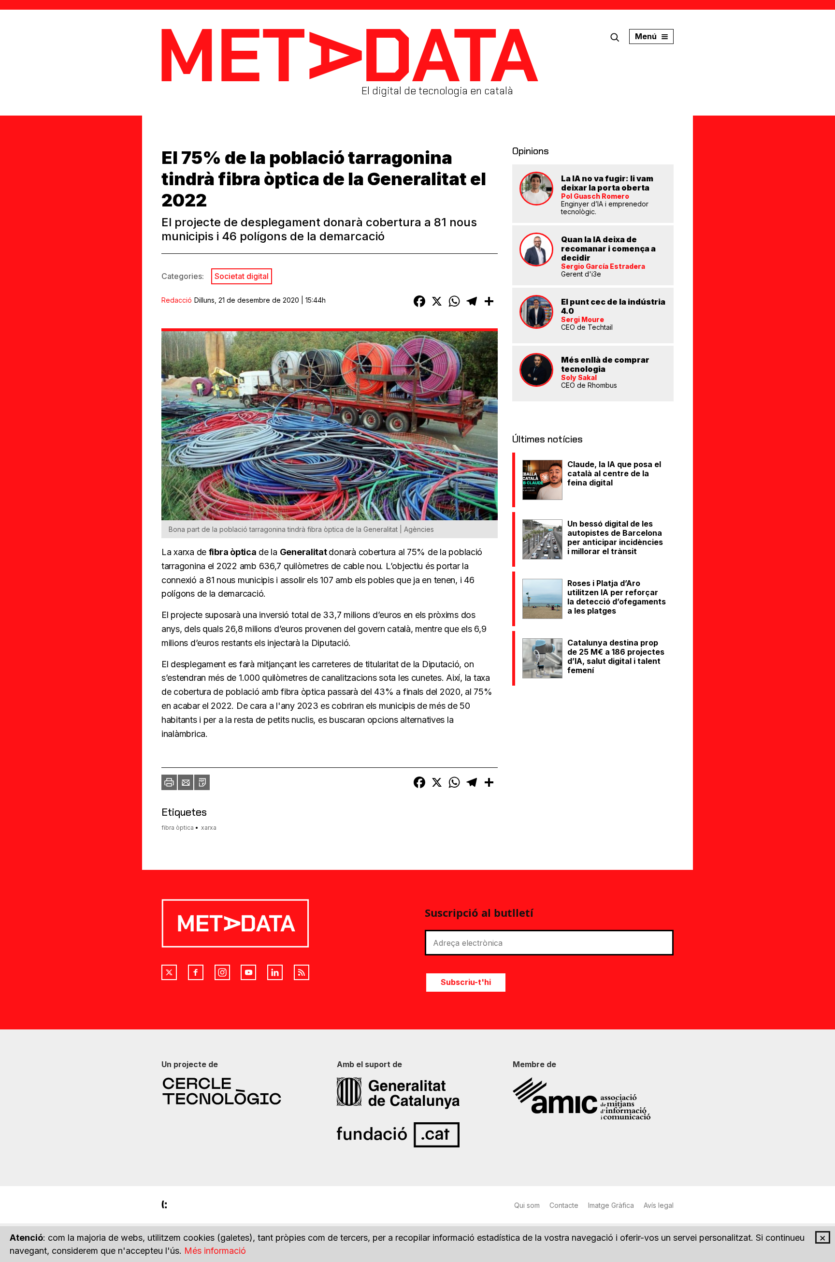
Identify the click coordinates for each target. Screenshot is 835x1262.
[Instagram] (222, 972)
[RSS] (301, 972)
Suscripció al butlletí (479, 912)
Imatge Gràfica (611, 1205)
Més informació (215, 1251)
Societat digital (242, 276)
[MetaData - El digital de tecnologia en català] (349, 55)
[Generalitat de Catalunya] (417, 1093)
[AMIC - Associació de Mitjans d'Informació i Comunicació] (593, 1098)
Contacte (563, 1205)
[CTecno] (241, 1091)
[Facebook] (195, 972)
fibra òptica (177, 827)
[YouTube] (248, 972)
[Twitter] (169, 972)
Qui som (527, 1205)
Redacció (176, 300)
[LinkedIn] (275, 972)
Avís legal (659, 1205)
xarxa (208, 827)
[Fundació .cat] (417, 1134)
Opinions (530, 151)
